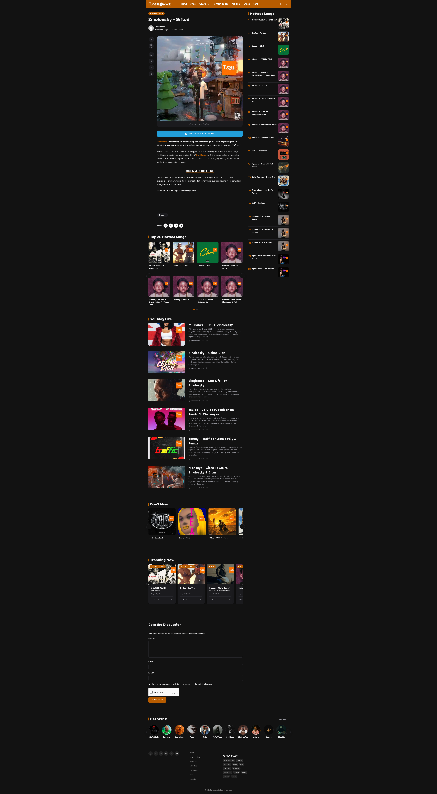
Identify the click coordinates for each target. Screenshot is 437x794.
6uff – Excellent (156, 538)
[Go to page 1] (194, 309)
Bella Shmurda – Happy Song (264, 177)
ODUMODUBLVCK (229, 760)
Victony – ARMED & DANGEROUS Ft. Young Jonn (159, 302)
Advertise (193, 766)
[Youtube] (166, 753)
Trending (236, 4)
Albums (202, 4)
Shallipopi (236, 768)
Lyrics (247, 4)
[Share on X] (151, 61)
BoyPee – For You (181, 266)
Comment (152, 638)
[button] (151, 67)
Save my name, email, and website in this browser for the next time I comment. (183, 684)
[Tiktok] (171, 753)
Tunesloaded (160, 26)
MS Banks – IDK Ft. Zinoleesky (210, 325)
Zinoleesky (162, 141)
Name (151, 662)
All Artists (283, 720)
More (255, 4)
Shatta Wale (227, 772)
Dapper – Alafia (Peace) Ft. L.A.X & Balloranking (219, 589)
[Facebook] (150, 753)
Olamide (226, 776)
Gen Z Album (202, 155)
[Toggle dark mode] (286, 4)
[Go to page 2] (196, 309)
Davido (244, 772)
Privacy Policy (195, 757)
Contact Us (194, 770)
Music (193, 4)
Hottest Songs (220, 4)
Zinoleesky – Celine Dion (206, 353)
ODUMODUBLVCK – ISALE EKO (159, 589)
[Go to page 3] (197, 309)
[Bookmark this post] (207, 340)
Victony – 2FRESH (181, 300)
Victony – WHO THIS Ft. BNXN (264, 125)
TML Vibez (227, 768)
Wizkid (234, 776)
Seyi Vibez (227, 764)
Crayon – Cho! (204, 266)
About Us (193, 762)
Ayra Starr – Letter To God (263, 269)
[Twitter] (156, 753)
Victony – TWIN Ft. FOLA (262, 59)
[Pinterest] (177, 753)
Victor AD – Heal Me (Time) (263, 138)
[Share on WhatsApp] (151, 54)
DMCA (192, 775)
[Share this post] (171, 599)
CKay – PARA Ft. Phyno (219, 538)
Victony (236, 772)
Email (151, 673)
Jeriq (241, 764)
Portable (239, 760)
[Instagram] (161, 753)
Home (184, 4)
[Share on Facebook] (151, 73)
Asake (235, 764)
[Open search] (281, 4)
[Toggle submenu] (208, 4)
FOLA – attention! (259, 151)
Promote (193, 779)
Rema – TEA (184, 538)
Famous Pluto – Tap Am (262, 242)
